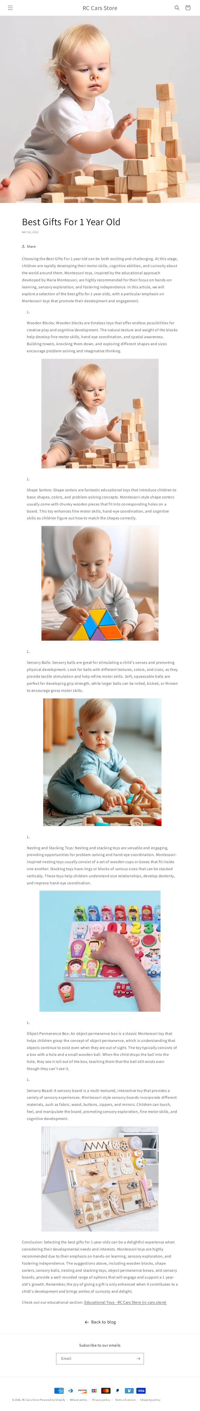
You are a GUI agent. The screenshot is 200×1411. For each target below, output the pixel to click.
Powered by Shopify (52, 1399)
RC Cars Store (31, 1399)
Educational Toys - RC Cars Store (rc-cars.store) (125, 1302)
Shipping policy (150, 1399)
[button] (10, 7)
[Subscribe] (138, 1358)
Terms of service (125, 1399)
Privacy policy (101, 1399)
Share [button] (31, 246)
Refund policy (78, 1399)
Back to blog (103, 1322)
